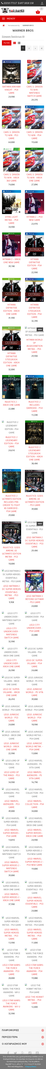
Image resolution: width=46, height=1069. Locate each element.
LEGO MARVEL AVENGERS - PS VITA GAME (34, 775)
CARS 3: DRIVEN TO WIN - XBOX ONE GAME (34, 177)
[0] (38, 12)
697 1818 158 (26, 3)
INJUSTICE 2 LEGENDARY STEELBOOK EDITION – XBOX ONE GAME (34, 453)
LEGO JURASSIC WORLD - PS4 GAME (34, 717)
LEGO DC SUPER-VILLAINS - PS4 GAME (34, 663)
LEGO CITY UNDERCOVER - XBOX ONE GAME (11, 663)
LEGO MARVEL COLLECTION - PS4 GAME (34, 804)
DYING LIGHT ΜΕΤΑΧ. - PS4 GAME (11, 220)
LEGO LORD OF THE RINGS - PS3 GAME (11, 775)
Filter (7, 43)
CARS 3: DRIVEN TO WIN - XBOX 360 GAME (11, 177)
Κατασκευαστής (14, 25)
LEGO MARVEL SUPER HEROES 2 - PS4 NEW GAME (34, 862)
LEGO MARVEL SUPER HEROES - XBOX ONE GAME (34, 833)
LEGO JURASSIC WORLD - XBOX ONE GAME (11, 746)
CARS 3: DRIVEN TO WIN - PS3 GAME (11, 135)
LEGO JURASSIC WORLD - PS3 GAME (11, 717)
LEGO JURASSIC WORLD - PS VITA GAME (34, 692)
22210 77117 (10, 3)
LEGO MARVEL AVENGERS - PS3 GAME (11, 804)
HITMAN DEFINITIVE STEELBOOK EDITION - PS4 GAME (34, 311)
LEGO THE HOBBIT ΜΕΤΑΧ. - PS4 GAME (34, 1000)
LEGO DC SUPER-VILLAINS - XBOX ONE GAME (11, 692)
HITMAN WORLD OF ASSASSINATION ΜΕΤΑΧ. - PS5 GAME (34, 346)
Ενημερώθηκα (30, 1066)
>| (41, 48)
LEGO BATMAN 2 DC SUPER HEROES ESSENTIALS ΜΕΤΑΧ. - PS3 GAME (11, 592)
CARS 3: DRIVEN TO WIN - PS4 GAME (34, 135)
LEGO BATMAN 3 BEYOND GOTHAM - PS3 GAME (34, 599)
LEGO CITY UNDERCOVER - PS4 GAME (34, 628)
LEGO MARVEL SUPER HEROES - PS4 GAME (11, 833)
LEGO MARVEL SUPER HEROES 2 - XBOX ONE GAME (11, 897)
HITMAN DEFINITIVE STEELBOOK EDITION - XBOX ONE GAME (11, 359)
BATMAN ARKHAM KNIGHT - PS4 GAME (11, 90)
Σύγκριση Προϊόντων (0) (13, 36)
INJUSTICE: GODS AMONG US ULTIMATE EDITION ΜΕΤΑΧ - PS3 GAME (11, 553)
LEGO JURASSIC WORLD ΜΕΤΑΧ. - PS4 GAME (34, 746)
